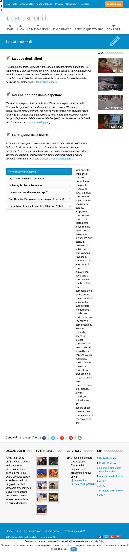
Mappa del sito (44, 4)
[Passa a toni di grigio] (1, 7)
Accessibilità (26, 4)
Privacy (59, 4)
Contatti (85, 4)
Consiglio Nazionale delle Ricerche (110, 469)
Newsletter (71, 4)
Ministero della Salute (111, 490)
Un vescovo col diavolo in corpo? (28, 192)
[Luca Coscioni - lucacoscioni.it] (27, 17)
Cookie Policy (98, 541)
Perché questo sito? (74, 531)
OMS (102, 495)
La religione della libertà (30, 135)
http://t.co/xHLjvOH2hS (83, 484)
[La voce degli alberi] (9, 95)
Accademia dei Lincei (111, 476)
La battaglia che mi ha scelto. (25, 185)
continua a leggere (47, 81)
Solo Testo (11, 4)
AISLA (102, 481)
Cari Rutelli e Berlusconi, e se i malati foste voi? (36, 199)
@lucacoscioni (79, 480)
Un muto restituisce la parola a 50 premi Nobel (36, 206)
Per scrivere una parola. (22, 171)
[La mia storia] (110, 65)
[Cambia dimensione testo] (1, 11)
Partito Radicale (108, 463)
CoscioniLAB (113, 4)
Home (9, 531)
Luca (18, 531)
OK (73, 549)
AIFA (102, 485)
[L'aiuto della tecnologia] (110, 121)
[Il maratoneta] (110, 102)
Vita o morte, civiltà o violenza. (26, 178)
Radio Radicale (107, 458)
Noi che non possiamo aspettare (37, 95)
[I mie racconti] (110, 83)
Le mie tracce (52, 531)
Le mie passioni (32, 531)
